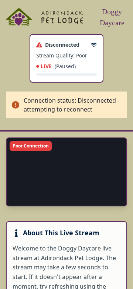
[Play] (17, 195)
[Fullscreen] (116, 195)
